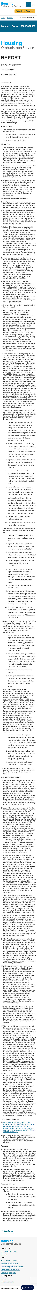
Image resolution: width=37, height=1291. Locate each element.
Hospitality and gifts (8, 1273)
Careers (3, 1279)
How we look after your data (11, 1260)
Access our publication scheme (12, 1267)
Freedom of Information (9, 1264)
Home (3, 18)
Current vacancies (7, 1282)
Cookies (4, 1254)
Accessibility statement (9, 1251)
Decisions (10, 18)
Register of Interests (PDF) (10, 1270)
